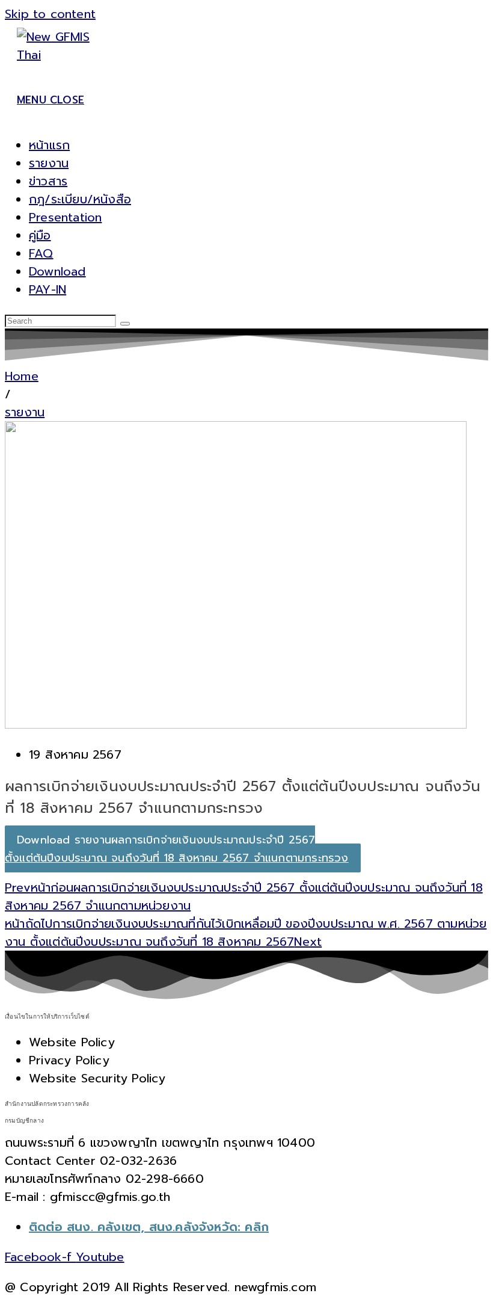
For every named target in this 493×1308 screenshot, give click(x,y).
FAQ (41, 253)
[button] (8, 394)
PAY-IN (47, 289)
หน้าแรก (49, 145)
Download (57, 271)
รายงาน (49, 163)
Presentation (65, 217)
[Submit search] (125, 323)
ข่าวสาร (48, 181)
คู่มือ (40, 235)
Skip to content (50, 14)
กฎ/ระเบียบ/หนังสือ (80, 199)
